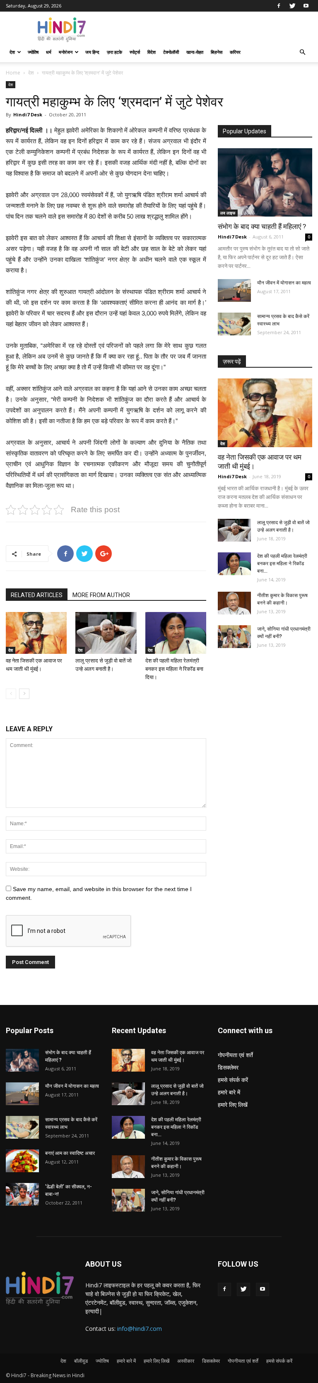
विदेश (151, 52)
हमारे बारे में (229, 1092)
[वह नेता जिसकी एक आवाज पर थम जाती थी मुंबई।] (36, 633)
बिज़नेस (216, 52)
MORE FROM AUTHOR (101, 595)
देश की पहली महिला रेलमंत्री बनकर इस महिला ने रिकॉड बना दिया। (174, 669)
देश (12, 52)
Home (13, 72)
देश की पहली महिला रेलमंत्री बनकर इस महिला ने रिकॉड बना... (282, 563)
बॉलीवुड (81, 1360)
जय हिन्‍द (92, 52)
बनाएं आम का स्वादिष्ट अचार (70, 1153)
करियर (235, 52)
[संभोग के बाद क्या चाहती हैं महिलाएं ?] (265, 182)
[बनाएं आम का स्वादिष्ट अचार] (22, 1160)
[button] (302, 52)
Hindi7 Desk (27, 114)
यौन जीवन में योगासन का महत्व (284, 283)
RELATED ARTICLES (37, 595)
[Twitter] (292, 6)
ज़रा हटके (114, 52)
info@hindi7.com (139, 1328)
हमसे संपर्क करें (233, 1080)
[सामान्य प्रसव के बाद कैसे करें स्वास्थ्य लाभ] (234, 324)
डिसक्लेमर (228, 1067)
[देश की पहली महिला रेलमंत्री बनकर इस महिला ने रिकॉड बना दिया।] (175, 633)
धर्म (48, 52)
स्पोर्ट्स (135, 52)
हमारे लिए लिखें (233, 1104)
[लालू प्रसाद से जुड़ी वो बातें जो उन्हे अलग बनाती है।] (105, 633)
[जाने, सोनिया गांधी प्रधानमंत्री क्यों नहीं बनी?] (234, 636)
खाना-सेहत (194, 52)
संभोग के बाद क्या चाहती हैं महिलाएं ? (262, 226)
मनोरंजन (65, 52)
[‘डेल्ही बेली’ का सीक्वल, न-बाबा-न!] (22, 1194)
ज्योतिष (33, 52)
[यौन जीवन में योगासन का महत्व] (234, 290)
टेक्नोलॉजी (171, 52)
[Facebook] (278, 6)
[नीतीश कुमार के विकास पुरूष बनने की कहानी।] (234, 603)
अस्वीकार (185, 1360)
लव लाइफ (227, 213)
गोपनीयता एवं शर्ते (235, 1055)
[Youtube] (306, 6)
